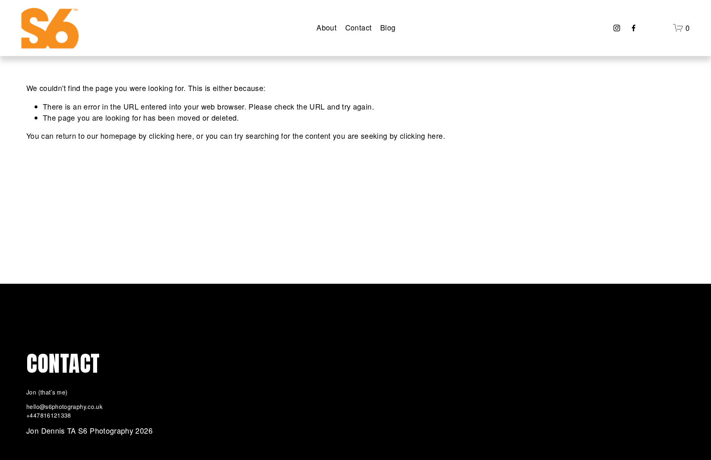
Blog (387, 27)
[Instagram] (617, 28)
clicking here (170, 136)
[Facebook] (634, 28)
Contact (358, 27)
